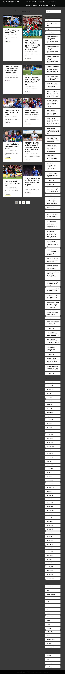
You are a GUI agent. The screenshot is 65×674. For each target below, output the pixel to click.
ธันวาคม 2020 (50, 529)
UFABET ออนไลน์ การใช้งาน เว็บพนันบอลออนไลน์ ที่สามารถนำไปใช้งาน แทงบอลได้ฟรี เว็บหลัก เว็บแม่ (32, 45)
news (48, 598)
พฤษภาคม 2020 (50, 555)
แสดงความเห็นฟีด (50, 663)
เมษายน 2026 (49, 393)
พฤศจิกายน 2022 (50, 446)
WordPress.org (50, 666)
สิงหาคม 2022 (50, 457)
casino (48, 590)
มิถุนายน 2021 (50, 506)
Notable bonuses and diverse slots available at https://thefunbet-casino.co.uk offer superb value (53, 275)
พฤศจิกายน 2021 (50, 487)
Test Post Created (50, 32)
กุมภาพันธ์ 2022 (50, 480)
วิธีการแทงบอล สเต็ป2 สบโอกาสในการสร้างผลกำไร (12, 183)
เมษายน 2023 (49, 427)
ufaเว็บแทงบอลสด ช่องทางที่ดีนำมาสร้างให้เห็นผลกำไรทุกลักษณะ (32, 113)
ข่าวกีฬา (48, 620)
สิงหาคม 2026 (50, 382)
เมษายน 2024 (49, 404)
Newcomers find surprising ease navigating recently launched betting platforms (52, 189)
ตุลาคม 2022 (49, 449)
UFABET (48, 613)
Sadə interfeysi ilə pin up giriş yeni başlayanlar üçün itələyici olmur (53, 323)
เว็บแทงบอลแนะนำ (52, 1)
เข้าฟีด (48, 659)
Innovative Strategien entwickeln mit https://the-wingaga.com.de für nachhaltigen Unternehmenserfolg (52, 148)
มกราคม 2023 (50, 438)
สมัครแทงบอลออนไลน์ (51, 639)
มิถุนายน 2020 (50, 551)
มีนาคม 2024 (49, 408)
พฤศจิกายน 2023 (50, 423)
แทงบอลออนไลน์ (50, 647)
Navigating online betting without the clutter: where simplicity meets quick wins (52, 368)
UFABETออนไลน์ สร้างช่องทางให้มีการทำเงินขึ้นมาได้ (12, 146)
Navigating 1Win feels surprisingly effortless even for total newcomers (52, 312)
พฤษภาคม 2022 (50, 468)
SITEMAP (54, 5)
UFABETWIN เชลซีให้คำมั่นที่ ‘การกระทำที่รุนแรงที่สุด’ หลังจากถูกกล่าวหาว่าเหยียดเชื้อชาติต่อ (32, 147)
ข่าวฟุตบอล (49, 628)
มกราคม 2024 (50, 416)
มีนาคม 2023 (49, 431)
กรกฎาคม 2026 (50, 385)
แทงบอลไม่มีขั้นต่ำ (42, 1)
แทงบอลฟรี (49, 643)
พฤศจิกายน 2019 (50, 578)
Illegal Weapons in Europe (52, 20)
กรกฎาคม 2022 (50, 461)
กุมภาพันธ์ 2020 (50, 566)
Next (28, 202)
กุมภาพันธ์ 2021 (50, 521)
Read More (7, 41)
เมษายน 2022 (49, 472)
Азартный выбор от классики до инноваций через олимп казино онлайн (53, 334)
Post (48, 601)
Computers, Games (51, 594)
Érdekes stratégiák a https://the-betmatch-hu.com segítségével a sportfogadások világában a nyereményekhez (53, 121)
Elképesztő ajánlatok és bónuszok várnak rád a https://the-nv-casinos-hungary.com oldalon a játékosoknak (52, 166)
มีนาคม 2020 (49, 563)
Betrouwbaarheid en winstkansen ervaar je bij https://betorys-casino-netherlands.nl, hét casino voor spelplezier (52, 234)
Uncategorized (50, 616)
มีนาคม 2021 (49, 517)
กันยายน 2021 (50, 495)
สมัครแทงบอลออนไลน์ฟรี (11, 1)
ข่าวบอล (48, 624)
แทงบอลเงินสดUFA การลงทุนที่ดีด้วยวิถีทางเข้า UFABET (12, 112)
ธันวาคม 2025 (50, 397)
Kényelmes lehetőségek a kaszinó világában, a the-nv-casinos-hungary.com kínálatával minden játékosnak (52, 103)
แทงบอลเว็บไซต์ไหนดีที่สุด (31, 5)
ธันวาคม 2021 (50, 483)
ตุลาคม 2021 (49, 491)
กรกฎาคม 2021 (50, 502)
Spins (48, 609)
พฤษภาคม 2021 (50, 510)
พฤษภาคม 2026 (50, 389)
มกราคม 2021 (50, 525)
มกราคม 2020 (50, 570)
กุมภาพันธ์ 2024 (50, 412)
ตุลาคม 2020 (49, 536)
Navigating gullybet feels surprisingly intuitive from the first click (52, 175)
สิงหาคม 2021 (50, 499)
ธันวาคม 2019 (50, 574)
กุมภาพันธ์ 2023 (50, 434)
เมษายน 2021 (49, 514)
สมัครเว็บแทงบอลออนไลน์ (44, 5)
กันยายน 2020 (50, 540)
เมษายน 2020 (49, 559)
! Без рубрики (50, 586)
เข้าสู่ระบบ (49, 655)
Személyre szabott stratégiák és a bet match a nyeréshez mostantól (53, 283)
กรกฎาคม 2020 (50, 547)
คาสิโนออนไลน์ (50, 631)
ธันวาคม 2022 (50, 442)
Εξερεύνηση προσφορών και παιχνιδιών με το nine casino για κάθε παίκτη (52, 216)
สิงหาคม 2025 (50, 400)
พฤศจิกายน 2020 (50, 532)
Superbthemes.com (44, 672)
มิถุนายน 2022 (50, 465)
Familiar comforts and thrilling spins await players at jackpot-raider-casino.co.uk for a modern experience (52, 224)
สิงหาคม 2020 (50, 544)
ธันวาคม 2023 (50, 419)
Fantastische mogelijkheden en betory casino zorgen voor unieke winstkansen (53, 78)
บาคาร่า (48, 635)
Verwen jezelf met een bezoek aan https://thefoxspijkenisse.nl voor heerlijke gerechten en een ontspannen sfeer (53, 69)
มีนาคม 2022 (49, 476)
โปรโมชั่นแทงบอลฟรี (31, 1)
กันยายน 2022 (50, 453)
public (48, 605)
